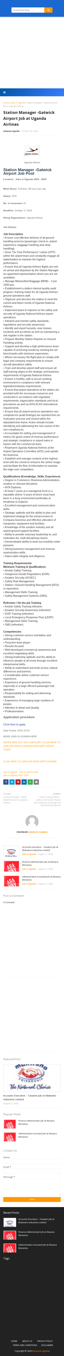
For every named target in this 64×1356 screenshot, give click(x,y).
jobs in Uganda (18, 102)
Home (6, 102)
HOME (14, 1341)
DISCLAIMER (47, 1345)
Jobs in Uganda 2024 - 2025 (16, 775)
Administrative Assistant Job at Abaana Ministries (41, 878)
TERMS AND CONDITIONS (25, 1345)
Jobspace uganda (41, 1350)
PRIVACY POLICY (45, 1341)
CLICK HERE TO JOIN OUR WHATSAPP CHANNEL (30, 761)
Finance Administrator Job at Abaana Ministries (40, 863)
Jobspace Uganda (11, 131)
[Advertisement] (32, 53)
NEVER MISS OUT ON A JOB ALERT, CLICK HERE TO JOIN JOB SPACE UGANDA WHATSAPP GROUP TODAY (31, 746)
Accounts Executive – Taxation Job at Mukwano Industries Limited (40, 849)
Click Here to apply (14, 724)
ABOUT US (27, 1341)
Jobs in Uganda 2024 (28, 772)
